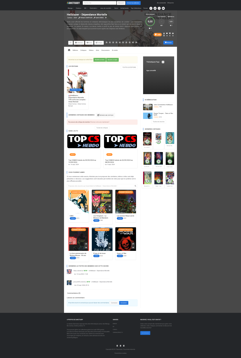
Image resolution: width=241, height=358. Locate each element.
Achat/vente (124, 8)
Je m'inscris (145, 333)
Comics (78, 8)
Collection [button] (80, 42)
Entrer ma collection (133, 3)
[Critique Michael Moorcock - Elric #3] (170, 138)
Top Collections (136, 8)
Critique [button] (99, 42)
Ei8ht (71, 216)
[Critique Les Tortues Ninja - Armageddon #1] (147, 139)
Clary (74, 270)
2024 (75, 18)
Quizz (116, 8)
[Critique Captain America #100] (170, 178)
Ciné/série (93, 8)
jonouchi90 (76, 282)
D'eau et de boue (99, 253)
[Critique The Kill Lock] (158, 158)
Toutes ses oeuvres (158, 121)
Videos (91, 50)
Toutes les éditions (129, 67)
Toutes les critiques (102, 128)
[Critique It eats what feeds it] (170, 158)
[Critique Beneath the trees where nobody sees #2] (147, 178)
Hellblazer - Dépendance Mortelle (99, 270)
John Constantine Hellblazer (163, 105)
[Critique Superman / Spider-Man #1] (158, 136)
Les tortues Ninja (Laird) (125, 216)
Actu (97, 50)
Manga (70, 8)
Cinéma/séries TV (118, 332)
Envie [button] (90, 42)
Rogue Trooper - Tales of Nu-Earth (163, 114)
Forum (145, 8)
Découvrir (121, 3)
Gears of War (121, 253)
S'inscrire (170, 3)
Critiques (83, 50)
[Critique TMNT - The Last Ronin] (158, 178)
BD (85, 8)
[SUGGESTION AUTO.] (78, 206)
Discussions (105, 50)
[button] (70, 43)
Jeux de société (105, 8)
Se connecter (161, 3)
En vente (115, 50)
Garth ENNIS (100, 18)
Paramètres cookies (121, 353)
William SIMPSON (86, 18)
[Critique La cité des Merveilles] (147, 158)
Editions (75, 50)
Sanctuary (119, 349)
